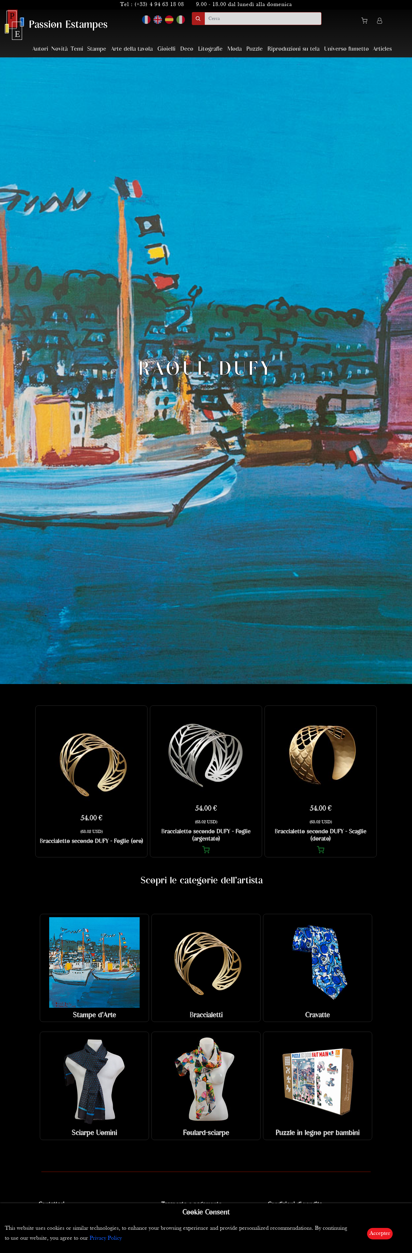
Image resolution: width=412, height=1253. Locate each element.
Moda (234, 49)
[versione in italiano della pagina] (180, 19)
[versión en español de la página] (169, 19)
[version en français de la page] (146, 19)
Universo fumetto (346, 49)
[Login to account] (379, 21)
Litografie (210, 49)
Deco (186, 49)
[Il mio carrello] (366, 22)
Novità (59, 49)
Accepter (379, 1233)
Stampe (96, 49)
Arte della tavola (132, 49)
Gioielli (166, 49)
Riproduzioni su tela (293, 49)
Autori (40, 49)
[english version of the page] (158, 19)
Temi (77, 49)
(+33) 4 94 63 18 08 (159, 5)
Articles (382, 49)
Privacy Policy (106, 1238)
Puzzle (254, 49)
